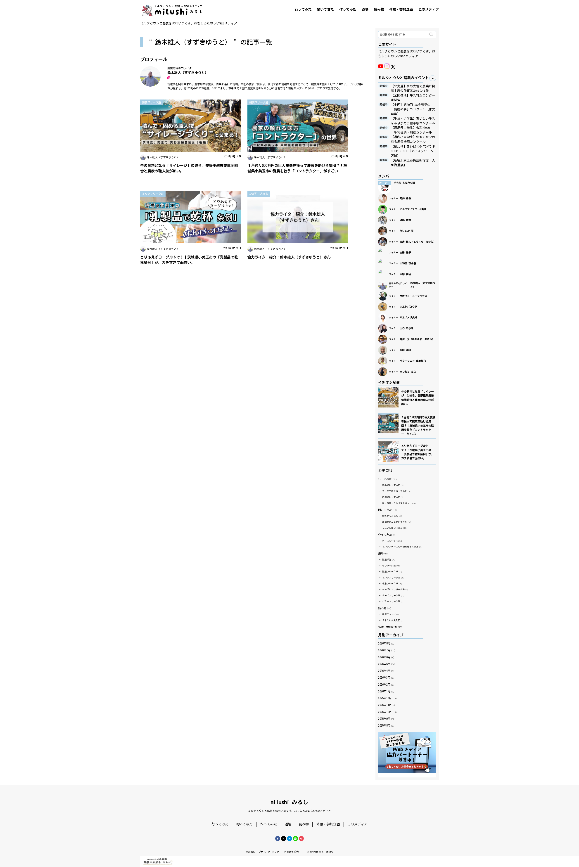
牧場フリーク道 (390, 584)
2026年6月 (384, 657)
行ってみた (303, 9)
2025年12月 (385, 698)
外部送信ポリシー (294, 851)
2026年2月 (384, 684)
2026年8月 (384, 643)
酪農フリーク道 (390, 572)
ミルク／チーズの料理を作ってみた (400, 547)
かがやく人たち (390, 516)
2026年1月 (384, 691)
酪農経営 (386, 560)
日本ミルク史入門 (391, 620)
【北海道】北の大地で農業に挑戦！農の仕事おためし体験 (413, 88)
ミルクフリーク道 (391, 578)
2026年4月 (384, 670)
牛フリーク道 (389, 566)
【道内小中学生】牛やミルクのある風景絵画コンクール (413, 139)
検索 (431, 34)
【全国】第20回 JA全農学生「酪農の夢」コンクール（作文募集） (413, 109)
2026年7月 (384, 650)
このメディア (428, 9)
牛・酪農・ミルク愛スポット (397, 503)
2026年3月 (384, 677)
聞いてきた (325, 9)
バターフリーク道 (391, 601)
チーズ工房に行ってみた (394, 491)
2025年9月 (384, 718)
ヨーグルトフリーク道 (393, 589)
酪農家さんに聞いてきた (394, 522)
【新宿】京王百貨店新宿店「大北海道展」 (413, 163)
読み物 (379, 9)
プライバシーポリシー (270, 851)
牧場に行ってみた (391, 485)
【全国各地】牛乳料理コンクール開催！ (413, 98)
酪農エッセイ (389, 614)
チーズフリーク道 (391, 596)
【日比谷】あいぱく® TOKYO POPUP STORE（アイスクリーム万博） (413, 151)
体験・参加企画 (401, 9)
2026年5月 (384, 664)
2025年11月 (385, 705)
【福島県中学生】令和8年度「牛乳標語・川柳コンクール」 (413, 130)
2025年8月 (384, 725)
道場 (365, 9)
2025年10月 (385, 712)
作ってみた (347, 9)
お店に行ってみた (391, 497)
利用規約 (250, 851)
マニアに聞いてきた (392, 528)
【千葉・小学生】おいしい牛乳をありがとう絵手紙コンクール (413, 121)
